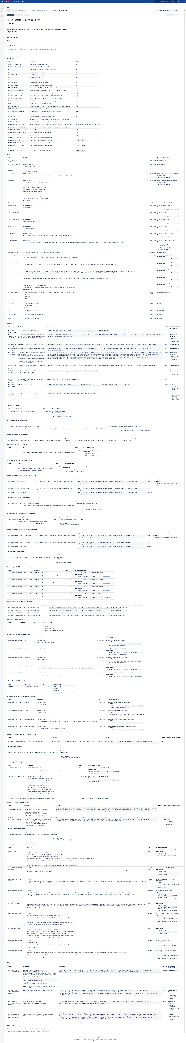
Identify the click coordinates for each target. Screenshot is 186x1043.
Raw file (181, 14)
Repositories (21, 1)
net (30, 10)
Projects (15, 1)
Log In (183, 1)
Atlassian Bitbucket (107, 1037)
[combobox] (165, 1)
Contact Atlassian (112, 1039)
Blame (176, 14)
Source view (10, 14)
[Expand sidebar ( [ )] (2, 1041)
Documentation (91, 1039)
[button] (2, 1)
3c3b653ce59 (176, 10)
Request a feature (99, 1039)
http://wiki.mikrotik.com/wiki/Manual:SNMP (35, 526)
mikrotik (34, 10)
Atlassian (95, 1040)
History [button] (26, 14)
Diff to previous (18, 14)
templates (25, 10)
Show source (170, 14)
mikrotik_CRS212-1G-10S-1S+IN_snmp (47, 10)
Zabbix (7, 5)
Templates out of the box (47, 49)
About (105, 1039)
